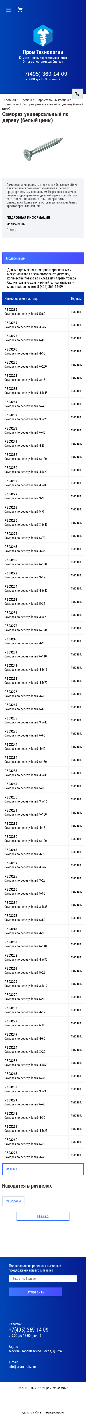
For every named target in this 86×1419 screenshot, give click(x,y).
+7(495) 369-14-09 (44, 74)
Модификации (15, 258)
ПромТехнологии (42, 52)
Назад (43, 1216)
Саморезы (13, 1201)
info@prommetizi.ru (22, 1367)
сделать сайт (30, 1412)
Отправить (35, 1292)
